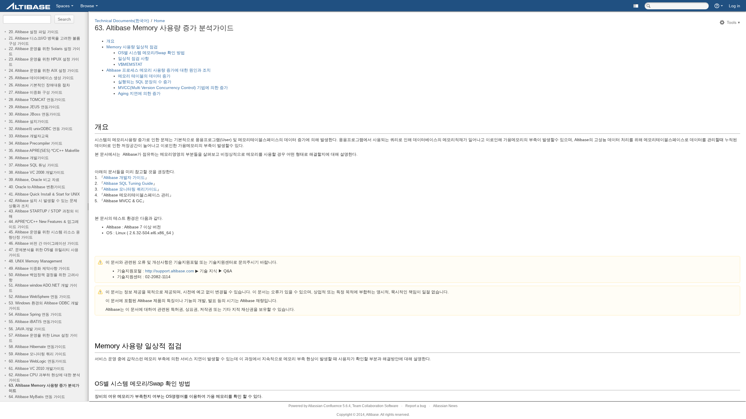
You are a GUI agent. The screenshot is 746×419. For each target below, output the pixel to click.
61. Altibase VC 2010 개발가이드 (36, 369)
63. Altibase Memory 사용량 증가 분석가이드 (44, 388)
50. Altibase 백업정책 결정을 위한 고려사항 (44, 277)
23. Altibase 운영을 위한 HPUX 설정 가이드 (44, 62)
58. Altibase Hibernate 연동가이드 (37, 347)
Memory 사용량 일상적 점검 (132, 47)
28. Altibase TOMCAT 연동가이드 (37, 100)
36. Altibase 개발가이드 (29, 158)
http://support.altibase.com (169, 271)
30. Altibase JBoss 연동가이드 (35, 114)
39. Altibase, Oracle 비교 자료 (34, 180)
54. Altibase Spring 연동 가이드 (35, 315)
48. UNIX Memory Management (35, 261)
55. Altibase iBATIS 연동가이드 (35, 322)
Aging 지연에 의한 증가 (139, 93)
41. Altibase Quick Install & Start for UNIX (44, 194)
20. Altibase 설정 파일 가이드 (34, 32)
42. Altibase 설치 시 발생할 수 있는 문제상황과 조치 (43, 203)
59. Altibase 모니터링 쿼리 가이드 (37, 354)
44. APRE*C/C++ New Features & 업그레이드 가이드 (44, 224)
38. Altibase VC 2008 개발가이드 (36, 173)
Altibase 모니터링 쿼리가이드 (130, 189)
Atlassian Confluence (325, 406)
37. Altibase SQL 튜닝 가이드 (34, 165)
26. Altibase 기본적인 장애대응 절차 (39, 85)
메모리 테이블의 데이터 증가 (144, 76)
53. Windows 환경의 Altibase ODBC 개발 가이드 (43, 305)
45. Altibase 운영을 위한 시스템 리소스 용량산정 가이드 (44, 234)
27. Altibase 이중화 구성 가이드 (35, 92)
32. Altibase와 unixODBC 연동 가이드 (41, 129)
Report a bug (415, 406)
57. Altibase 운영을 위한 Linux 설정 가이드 (43, 338)
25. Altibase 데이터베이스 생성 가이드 (41, 78)
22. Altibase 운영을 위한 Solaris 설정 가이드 (44, 51)
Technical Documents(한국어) (122, 20)
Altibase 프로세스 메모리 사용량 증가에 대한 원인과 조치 (158, 70)
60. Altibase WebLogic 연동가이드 (37, 361)
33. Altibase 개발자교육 (29, 136)
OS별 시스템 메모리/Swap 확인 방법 (151, 52)
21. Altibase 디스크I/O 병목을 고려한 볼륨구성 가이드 (44, 41)
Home (159, 20)
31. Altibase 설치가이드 (29, 122)
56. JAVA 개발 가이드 (27, 329)
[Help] (719, 6)
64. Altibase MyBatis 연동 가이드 (37, 397)
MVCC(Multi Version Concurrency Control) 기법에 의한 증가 (173, 87)
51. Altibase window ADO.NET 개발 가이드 (43, 288)
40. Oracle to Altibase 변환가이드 (37, 187)
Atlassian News (445, 406)
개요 (110, 41)
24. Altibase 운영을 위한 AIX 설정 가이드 (44, 71)
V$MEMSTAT (131, 64)
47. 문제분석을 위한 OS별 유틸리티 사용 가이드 (43, 252)
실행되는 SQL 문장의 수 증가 (144, 81)
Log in (734, 5)
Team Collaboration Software (375, 406)
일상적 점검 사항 (134, 58)
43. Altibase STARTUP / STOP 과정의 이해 (44, 214)
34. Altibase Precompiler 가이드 (35, 143)
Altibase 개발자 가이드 (124, 177)
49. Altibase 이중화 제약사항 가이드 (39, 269)
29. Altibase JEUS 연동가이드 (34, 107)
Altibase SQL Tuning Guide (128, 183)
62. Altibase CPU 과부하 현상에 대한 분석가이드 (44, 377)
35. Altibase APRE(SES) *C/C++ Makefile (44, 151)
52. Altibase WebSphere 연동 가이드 (40, 297)
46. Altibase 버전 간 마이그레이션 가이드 (44, 244)
